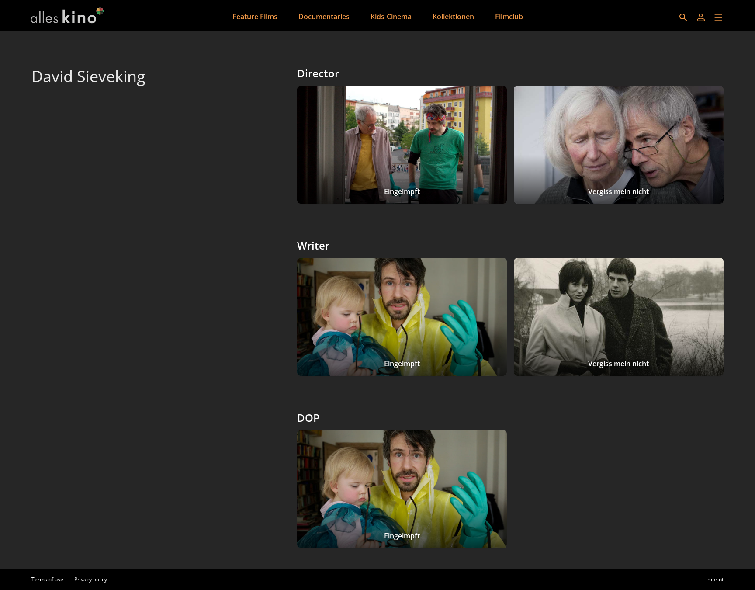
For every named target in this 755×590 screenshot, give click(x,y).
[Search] (683, 17)
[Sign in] (701, 17)
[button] (718, 17)
